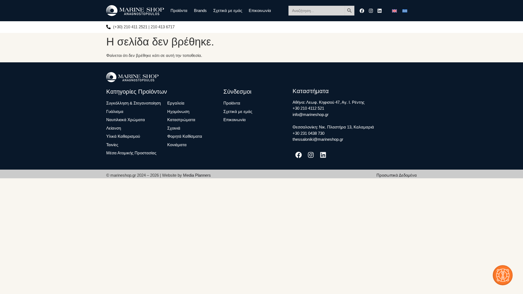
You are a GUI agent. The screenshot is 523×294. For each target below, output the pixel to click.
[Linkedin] (379, 11)
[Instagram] (371, 11)
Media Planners (197, 175)
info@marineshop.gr (311, 114)
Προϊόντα (179, 10)
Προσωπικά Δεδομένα (396, 175)
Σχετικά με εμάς (227, 10)
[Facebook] (362, 11)
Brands (200, 10)
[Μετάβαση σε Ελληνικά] (405, 10)
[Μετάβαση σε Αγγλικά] (394, 10)
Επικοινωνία (260, 10)
